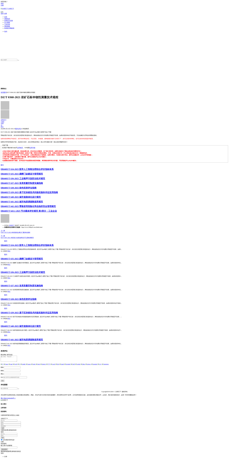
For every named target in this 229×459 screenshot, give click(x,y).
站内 (5, 31)
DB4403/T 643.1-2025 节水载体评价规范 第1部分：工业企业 (29, 211)
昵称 (2, 367)
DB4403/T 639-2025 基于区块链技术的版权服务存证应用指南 (29, 192)
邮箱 (2, 370)
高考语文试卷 (8, 20)
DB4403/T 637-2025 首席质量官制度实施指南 (22, 183)
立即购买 (20, 147)
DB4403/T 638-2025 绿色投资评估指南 (18, 188)
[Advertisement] (58, 44)
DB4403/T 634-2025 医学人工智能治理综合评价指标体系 (27, 169)
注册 (2, 5)
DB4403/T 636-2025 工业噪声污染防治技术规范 (23, 178)
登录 (2, 3)
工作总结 (7, 24)
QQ (2, 377)
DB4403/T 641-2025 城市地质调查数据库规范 (22, 201)
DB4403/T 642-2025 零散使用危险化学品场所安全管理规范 (28, 206)
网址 (2, 374)
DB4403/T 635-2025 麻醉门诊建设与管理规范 (22, 174)
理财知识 (7, 18)
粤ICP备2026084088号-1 (8, 398)
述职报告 (7, 26)
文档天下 (12, 225)
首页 (5, 17)
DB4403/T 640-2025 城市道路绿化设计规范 (21, 197)
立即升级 (32, 147)
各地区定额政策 (9, 28)
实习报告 (7, 22)
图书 (5, 92)
